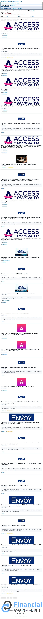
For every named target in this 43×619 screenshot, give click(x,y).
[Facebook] (20, 613)
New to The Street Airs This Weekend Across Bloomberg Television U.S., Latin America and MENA (20, 31)
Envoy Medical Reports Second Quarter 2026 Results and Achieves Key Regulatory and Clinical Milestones (21, 49)
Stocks (6, 1)
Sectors (17, 1)
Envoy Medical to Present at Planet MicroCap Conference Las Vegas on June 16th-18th (19, 367)
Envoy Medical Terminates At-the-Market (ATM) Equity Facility (14, 273)
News (19, 16)
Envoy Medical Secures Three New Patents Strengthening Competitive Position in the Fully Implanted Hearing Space (20, 585)
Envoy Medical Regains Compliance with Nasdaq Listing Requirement (16, 565)
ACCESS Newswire (4, 75)
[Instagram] (25, 613)
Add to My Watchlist (22, 14)
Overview (2, 3)
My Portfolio (20, 8)
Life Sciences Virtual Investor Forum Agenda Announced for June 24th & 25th (17, 293)
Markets (2, 1)
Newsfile (3, 57)
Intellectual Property (10, 57)
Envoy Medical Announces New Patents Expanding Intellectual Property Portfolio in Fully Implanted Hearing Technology (20, 402)
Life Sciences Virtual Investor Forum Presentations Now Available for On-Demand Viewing (20, 257)
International (17, 3)
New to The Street (5, 35)
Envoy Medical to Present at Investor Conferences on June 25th (14, 313)
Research (32, 16)
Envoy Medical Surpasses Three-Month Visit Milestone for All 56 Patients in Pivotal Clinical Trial (20, 124)
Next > (16, 20)
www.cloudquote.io (29, 607)
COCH (32, 11)
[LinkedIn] (23, 613)
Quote (7, 16)
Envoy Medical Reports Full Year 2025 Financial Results (13, 525)
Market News (7, 3)
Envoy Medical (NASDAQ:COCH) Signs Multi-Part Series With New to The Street (18, 386)
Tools (21, 1)
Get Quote (5, 6)
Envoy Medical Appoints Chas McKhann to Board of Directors (14, 485)
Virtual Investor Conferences (6, 260)
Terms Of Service (31, 610)
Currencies (12, 3)
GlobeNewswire (4, 262)
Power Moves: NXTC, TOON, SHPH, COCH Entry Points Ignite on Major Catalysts (18, 164)
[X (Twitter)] (17, 613)
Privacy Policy (24, 610)
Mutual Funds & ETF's (11, 1)
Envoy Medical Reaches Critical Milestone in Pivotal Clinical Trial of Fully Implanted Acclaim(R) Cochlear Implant (21, 464)
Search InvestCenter (13, 5)
